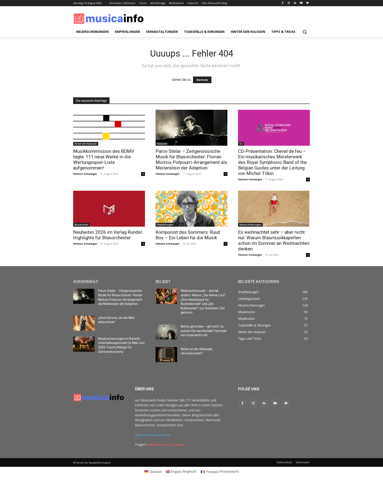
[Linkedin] (295, 3)
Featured (162, 143)
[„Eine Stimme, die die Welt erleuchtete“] (84, 323)
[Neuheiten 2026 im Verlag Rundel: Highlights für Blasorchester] (109, 209)
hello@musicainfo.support (165, 444)
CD (240, 143)
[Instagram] (288, 3)
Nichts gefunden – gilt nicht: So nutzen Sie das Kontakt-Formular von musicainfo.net (204, 331)
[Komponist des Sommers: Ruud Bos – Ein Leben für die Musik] (191, 209)
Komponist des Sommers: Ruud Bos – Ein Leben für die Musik (188, 235)
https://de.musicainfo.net (152, 435)
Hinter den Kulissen (85, 143)
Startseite (202, 79)
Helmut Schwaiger (85, 173)
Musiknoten (81, 224)
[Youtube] (301, 3)
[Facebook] (282, 3)
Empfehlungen (165, 224)
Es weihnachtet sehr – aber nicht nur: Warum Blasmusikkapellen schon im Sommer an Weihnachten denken (273, 240)
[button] (304, 31)
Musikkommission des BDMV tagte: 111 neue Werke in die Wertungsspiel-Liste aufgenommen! (103, 160)
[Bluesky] (307, 3)
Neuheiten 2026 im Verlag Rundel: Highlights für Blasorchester (108, 235)
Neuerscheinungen (250, 224)
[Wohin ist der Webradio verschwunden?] (166, 354)
